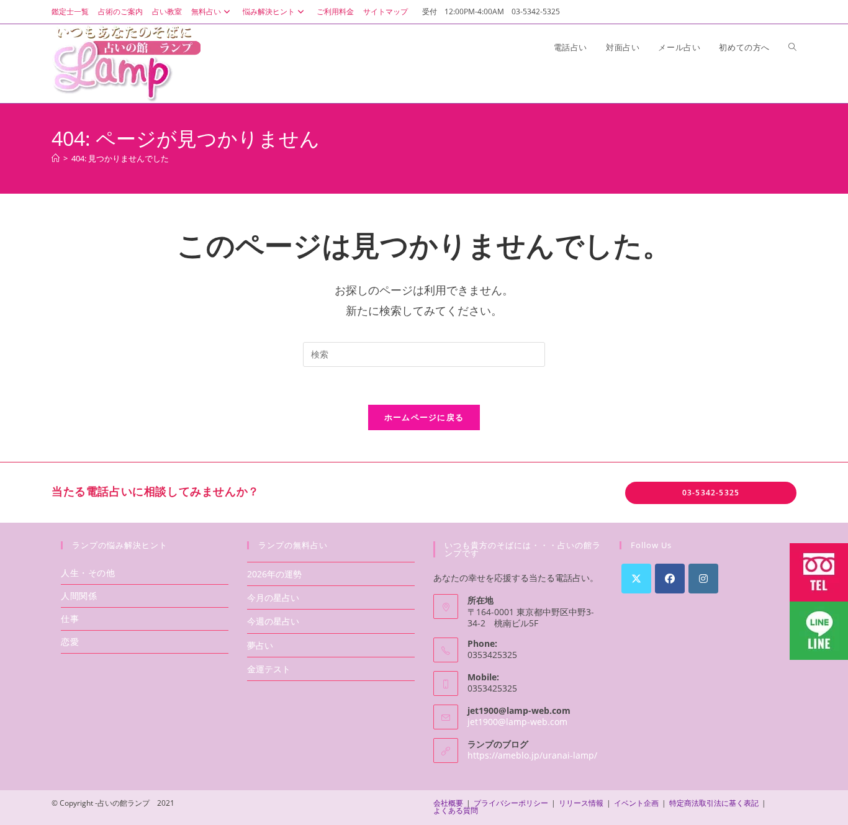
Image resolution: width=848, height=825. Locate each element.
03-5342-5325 (710, 492)
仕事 (70, 618)
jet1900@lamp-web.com (517, 722)
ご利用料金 (335, 11)
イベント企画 (636, 803)
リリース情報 (581, 803)
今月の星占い (273, 597)
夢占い (260, 645)
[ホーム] (56, 158)
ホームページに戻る (424, 417)
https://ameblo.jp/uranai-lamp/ (532, 755)
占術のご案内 (120, 11)
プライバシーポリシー (511, 803)
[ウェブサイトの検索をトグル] (792, 47)
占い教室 (167, 11)
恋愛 (70, 641)
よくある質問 (455, 810)
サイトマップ (385, 11)
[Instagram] (703, 578)
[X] (636, 578)
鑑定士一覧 (70, 11)
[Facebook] (670, 578)
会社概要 (448, 803)
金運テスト (269, 669)
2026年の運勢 (274, 574)
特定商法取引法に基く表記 (714, 803)
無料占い (206, 11)
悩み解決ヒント (269, 11)
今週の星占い (273, 621)
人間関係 (79, 596)
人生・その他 (88, 573)
